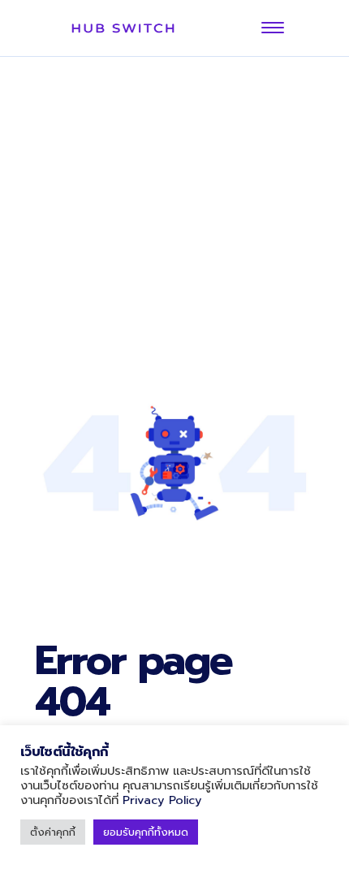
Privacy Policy (162, 800)
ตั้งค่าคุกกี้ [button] (52, 832)
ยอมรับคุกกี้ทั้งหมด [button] (145, 832)
